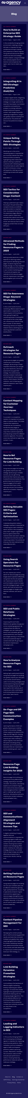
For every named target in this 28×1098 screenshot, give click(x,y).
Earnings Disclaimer (18, 1079)
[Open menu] (25, 3)
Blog (13, 1077)
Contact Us (19, 1077)
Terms (19, 1082)
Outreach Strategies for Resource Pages (12, 350)
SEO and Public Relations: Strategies (11, 611)
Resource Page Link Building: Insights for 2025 (12, 767)
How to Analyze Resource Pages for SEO (12, 663)
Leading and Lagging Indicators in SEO (13, 1026)
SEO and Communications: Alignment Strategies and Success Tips (13, 820)
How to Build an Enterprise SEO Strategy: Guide (12, 33)
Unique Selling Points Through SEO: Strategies (12, 141)
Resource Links (7, 237)
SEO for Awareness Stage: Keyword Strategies (13, 296)
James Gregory (8, 39)
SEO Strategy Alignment (9, 26)
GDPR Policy (7, 1079)
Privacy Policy (11, 1082)
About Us (7, 1077)
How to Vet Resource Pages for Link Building (12, 458)
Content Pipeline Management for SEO (12, 922)
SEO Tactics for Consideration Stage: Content (11, 192)
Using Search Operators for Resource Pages (12, 562)
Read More (7, 69)
